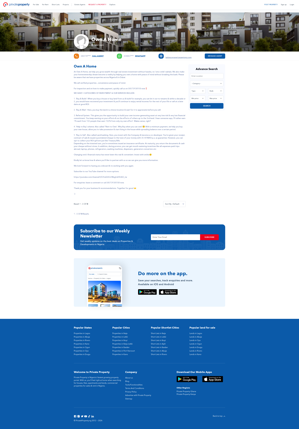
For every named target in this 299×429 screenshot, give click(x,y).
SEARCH (206, 106)
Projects (66, 4)
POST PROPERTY (271, 4)
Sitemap (128, 399)
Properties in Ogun (82, 347)
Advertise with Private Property (138, 395)
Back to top (218, 416)
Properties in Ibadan (120, 347)
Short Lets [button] (56, 4)
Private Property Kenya (186, 394)
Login (292, 4)
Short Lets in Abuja (159, 351)
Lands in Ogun (195, 344)
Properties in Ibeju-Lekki (122, 344)
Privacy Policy (131, 392)
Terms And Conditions (134, 388)
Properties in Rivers (82, 340)
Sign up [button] (284, 4)
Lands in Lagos (195, 333)
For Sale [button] (36, 4)
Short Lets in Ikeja (158, 333)
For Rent (45, 4)
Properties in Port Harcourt (123, 351)
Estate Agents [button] (80, 4)
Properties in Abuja (82, 337)
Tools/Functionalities (133, 385)
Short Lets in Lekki (158, 337)
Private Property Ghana (186, 391)
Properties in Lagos (82, 333)
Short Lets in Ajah (158, 344)
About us (129, 378)
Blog (127, 381)
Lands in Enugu (195, 347)
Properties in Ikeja (119, 333)
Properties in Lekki (120, 337)
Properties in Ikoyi (119, 340)
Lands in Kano (195, 354)
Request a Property (97, 4)
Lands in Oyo (195, 340)
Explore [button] (112, 4)
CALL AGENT (98, 56)
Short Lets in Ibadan (159, 347)
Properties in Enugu (82, 354)
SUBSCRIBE (209, 237)
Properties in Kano (81, 344)
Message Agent (215, 56)
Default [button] (176, 204)
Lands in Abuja (195, 337)
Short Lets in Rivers (159, 354)
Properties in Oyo (81, 351)
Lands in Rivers (195, 351)
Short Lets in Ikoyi (158, 340)
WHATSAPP (140, 56)
